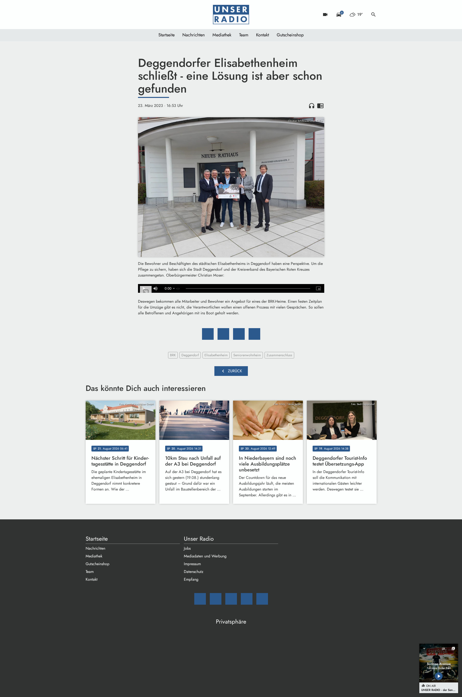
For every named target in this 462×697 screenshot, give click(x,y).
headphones (311, 105)
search (373, 14)
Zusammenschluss (279, 355)
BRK (173, 355)
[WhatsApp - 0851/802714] (129, 14)
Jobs (187, 548)
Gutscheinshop (290, 35)
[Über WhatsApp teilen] (239, 334)
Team (243, 35)
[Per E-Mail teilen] (254, 334)
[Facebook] (100, 14)
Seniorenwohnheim (247, 355)
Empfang (191, 579)
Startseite (166, 35)
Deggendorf (190, 355)
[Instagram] (110, 14)
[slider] (248, 288)
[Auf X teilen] (223, 334)
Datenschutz (193, 571)
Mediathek (221, 35)
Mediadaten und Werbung (205, 556)
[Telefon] (119, 14)
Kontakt (262, 35)
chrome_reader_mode (320, 105)
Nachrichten (193, 35)
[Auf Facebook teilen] (208, 334)
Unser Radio (199, 539)
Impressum (192, 564)
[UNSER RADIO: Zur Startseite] (231, 14)
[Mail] (90, 14)
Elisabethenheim (216, 355)
